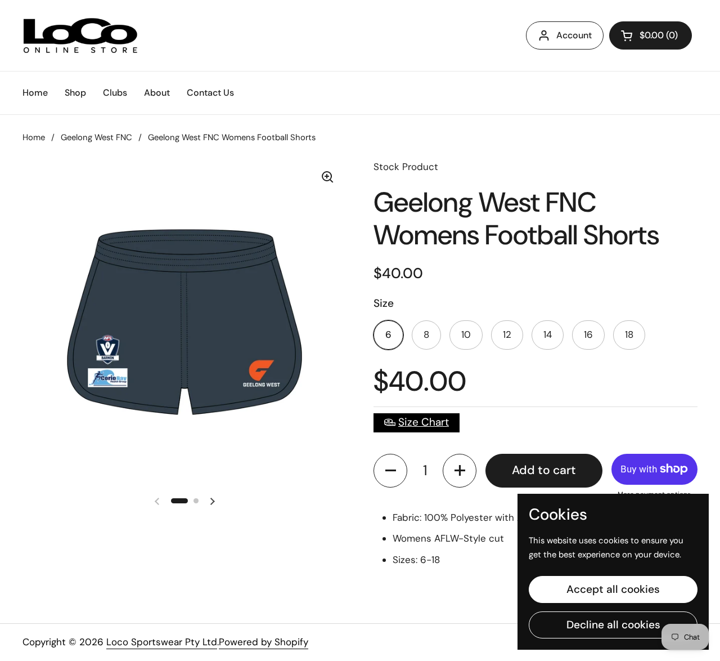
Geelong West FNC (96, 137)
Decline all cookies (613, 625)
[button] (390, 471)
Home (33, 137)
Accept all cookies (613, 589)
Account (574, 35)
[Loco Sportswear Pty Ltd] (80, 35)
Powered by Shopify (263, 642)
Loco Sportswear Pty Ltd (161, 642)
